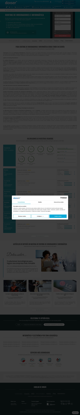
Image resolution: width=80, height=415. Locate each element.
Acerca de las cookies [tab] (59, 202)
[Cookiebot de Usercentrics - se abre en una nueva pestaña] (61, 198)
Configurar (39, 216)
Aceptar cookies (58, 216)
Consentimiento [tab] (21, 202)
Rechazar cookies (22, 216)
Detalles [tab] (40, 202)
